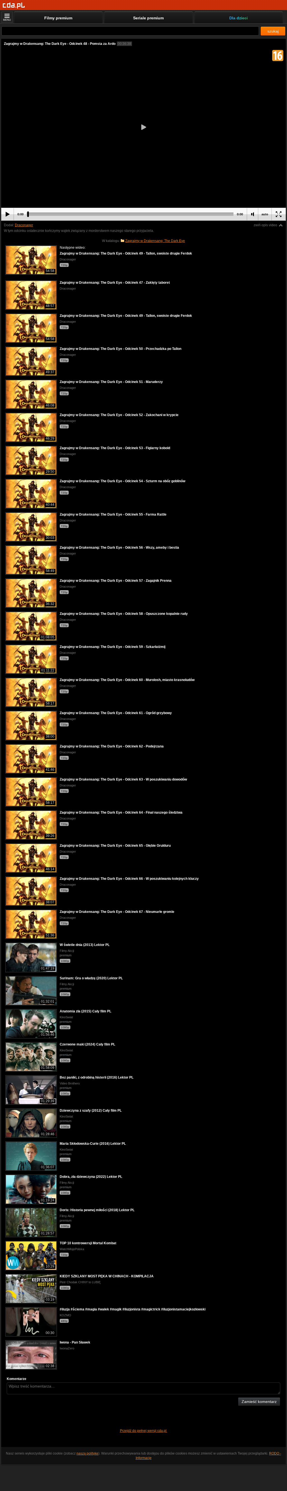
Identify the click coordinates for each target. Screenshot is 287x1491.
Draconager (24, 225)
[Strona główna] (14, 5)
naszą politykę (87, 1453)
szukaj (273, 31)
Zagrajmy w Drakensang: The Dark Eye (155, 241)
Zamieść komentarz (259, 1401)
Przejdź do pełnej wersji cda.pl (143, 1431)
